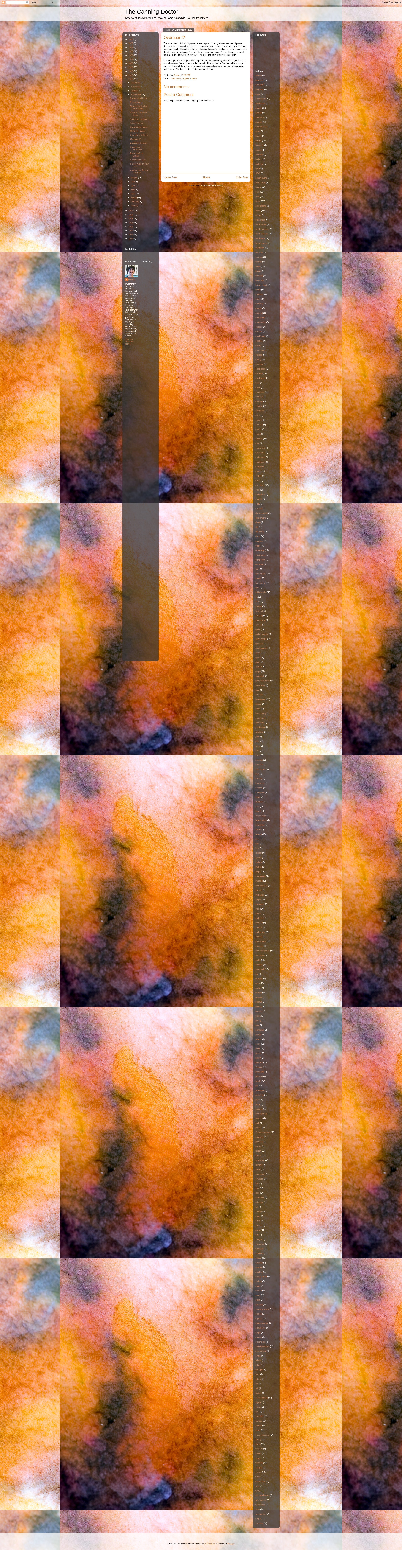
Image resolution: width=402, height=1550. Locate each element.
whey (257, 1491)
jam (257, 736)
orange (258, 992)
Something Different (139, 135)
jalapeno (259, 732)
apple (257, 94)
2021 (130, 59)
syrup (258, 1356)
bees (257, 201)
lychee (258, 857)
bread (258, 266)
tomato (193, 78)
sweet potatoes (262, 1346)
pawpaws (259, 1030)
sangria (258, 1239)
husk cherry (260, 713)
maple (258, 871)
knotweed (259, 783)
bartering (259, 164)
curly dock (260, 494)
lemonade (259, 825)
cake (257, 299)
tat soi (258, 1379)
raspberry (259, 1160)
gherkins (259, 643)
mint (257, 909)
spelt (257, 1300)
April (133, 193)
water (257, 1477)
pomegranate (261, 1114)
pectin (258, 1058)
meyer (258, 899)
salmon (258, 1225)
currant (258, 499)
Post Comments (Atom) (212, 185)
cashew (258, 331)
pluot (257, 1104)
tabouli (258, 1360)
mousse (259, 923)
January (135, 206)
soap (257, 1286)
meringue (259, 895)
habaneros (260, 685)
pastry (258, 1020)
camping (259, 303)
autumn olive (261, 127)
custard (258, 508)
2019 (130, 67)
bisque (258, 215)
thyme (258, 1402)
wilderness (260, 1505)
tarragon (259, 1369)
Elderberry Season (138, 143)
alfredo (258, 75)
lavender (259, 802)
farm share (176, 78)
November (136, 87)
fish (257, 601)
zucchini (259, 1523)
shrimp (258, 1281)
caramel (259, 313)
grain (257, 662)
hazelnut (259, 694)
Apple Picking (136, 123)
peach (258, 1034)
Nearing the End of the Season (138, 107)
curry (257, 504)
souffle (258, 1290)
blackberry (260, 238)
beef (257, 192)
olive (257, 983)
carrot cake (260, 322)
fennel (258, 578)
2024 (130, 47)
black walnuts (261, 234)
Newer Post (170, 177)
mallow (258, 862)
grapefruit (259, 676)
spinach (259, 1304)
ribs (257, 1183)
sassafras (259, 1244)
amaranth (259, 85)
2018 (130, 71)
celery (258, 345)
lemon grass (261, 820)
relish (257, 1169)
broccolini (259, 280)
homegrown (260, 699)
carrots (258, 327)
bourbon (259, 257)
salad (257, 1220)
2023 (130, 51)
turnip (258, 1444)
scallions (259, 1253)
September (136, 94)
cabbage (259, 294)
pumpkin (259, 1137)
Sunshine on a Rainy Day (136, 148)
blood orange (261, 243)
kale (257, 750)
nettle (258, 960)
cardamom (260, 317)
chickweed (260, 378)
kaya (257, 755)
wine (257, 1509)
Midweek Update (137, 131)
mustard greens (262, 951)
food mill (259, 611)
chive (257, 387)
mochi (258, 913)
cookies (259, 438)
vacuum (259, 1449)
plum (257, 1100)
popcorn (259, 1118)
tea (256, 1383)
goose (258, 657)
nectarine (259, 955)
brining (258, 271)
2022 (130, 55)
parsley (258, 1006)
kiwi (257, 774)
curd (257, 490)
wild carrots (260, 1500)
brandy (258, 262)
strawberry (260, 1328)
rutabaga (259, 1202)
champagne (260, 350)
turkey (258, 1439)
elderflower (260, 555)
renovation (260, 1174)
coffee (258, 429)
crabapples (260, 457)
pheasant (259, 1072)
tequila (258, 1393)
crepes (258, 476)
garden (258, 625)
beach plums (261, 178)
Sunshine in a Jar (138, 160)
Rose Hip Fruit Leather (136, 154)
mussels (259, 946)
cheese (258, 355)
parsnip (258, 1011)
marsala (259, 881)
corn (257, 443)
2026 (130, 39)
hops (257, 708)
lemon (258, 811)
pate (257, 1025)
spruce (258, 1314)
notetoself (259, 969)
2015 (130, 210)
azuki (257, 131)
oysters (258, 997)
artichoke (259, 117)
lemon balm (260, 816)
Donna (131, 279)
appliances (260, 103)
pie (256, 1086)
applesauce (260, 99)
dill (256, 527)
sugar (258, 1332)
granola (258, 667)
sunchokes (260, 1342)
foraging (259, 615)
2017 (130, 75)
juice (257, 746)
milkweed (259, 904)
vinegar (258, 1467)
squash (258, 1318)
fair (256, 569)
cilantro (258, 406)
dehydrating (260, 518)
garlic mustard (261, 634)
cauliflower (260, 336)
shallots (259, 1272)
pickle (258, 1081)
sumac (258, 1337)
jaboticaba (260, 727)
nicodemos (210, 1544)
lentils (258, 829)
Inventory (259, 722)
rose (257, 1193)
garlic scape (260, 639)
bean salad (260, 182)
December (136, 82)
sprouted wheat (262, 1309)
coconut (259, 424)
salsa (257, 1230)
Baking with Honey (138, 98)
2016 (130, 79)
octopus (259, 978)
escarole (259, 564)
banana (258, 150)
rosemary (259, 1197)
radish (258, 1151)
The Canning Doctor (151, 11)
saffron (258, 1211)
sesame (259, 1262)
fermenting (260, 583)
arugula (258, 122)
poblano (259, 1109)
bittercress (260, 220)
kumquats (259, 792)
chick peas (260, 369)
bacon (258, 136)
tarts (257, 1374)
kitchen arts (260, 769)
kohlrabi (259, 788)
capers (258, 308)
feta (257, 587)
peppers (185, 78)
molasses (259, 918)
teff (256, 1388)
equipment (260, 559)
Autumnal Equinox (138, 119)
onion (257, 988)
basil (257, 168)
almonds (259, 80)
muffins (258, 927)
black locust (260, 224)
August (134, 178)
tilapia (258, 1407)
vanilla (258, 1453)
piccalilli (259, 1076)
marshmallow (261, 885)
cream (258, 471)
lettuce (258, 834)
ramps (258, 1155)
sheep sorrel (261, 1276)
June (133, 186)
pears (258, 1044)
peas (257, 1048)
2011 (130, 226)
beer (257, 196)
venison (259, 1463)
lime (257, 843)
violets (258, 1472)
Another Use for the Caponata (139, 171)
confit (258, 434)
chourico (259, 396)
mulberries (260, 932)
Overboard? (135, 139)
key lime (259, 764)
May (133, 189)
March (134, 197)
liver (257, 848)
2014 (130, 214)
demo (258, 522)
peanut (258, 1039)
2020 (130, 63)
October (135, 91)
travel (258, 1430)
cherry (258, 359)
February (135, 201)
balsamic (259, 145)
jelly (257, 741)
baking (258, 141)
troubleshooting (262, 1435)
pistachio (259, 1095)
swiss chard (260, 1351)
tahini (257, 1365)
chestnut (259, 364)
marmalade (260, 876)
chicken (259, 373)
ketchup (259, 760)
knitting (258, 778)
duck (257, 536)
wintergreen (260, 1514)
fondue (258, 606)
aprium (258, 113)
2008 (130, 238)
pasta (258, 1016)
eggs (257, 545)
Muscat (258, 937)
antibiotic (259, 89)
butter (258, 290)
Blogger (230, 1544)
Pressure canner (262, 1132)
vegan (258, 1458)
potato (258, 1127)
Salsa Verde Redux (139, 127)
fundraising (260, 620)
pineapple (259, 1090)
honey (258, 704)
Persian (258, 1067)
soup (257, 1295)
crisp (257, 480)
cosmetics (260, 452)
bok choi (259, 252)
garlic (257, 629)
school (258, 1258)
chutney (259, 401)
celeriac (259, 341)
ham (257, 690)
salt (257, 1234)
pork (257, 1123)
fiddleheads (260, 592)
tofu (257, 1411)
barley (258, 159)
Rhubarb (259, 1179)
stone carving (261, 1323)
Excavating (135, 102)
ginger (258, 653)
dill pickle (259, 531)
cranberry (259, 466)
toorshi (258, 1425)
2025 (130, 43)
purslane (259, 1141)
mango (258, 867)
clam (257, 415)
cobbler (258, 420)
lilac (257, 839)
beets (258, 210)
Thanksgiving (261, 1397)
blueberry (259, 248)
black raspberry (262, 229)
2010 (130, 230)
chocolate (259, 392)
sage (257, 1216)
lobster (258, 853)
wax (257, 1486)
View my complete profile (129, 341)
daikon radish (261, 513)
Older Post (242, 177)
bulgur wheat (261, 285)
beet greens (260, 206)
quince (258, 1146)
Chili (257, 382)
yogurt (258, 1518)
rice (257, 1188)
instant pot (260, 718)
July (133, 181)
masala (258, 890)
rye (256, 1207)
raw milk (259, 1165)
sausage (259, 1248)
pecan (258, 1053)
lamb (257, 797)
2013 (130, 218)
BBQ (257, 173)
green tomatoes (262, 680)
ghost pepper (261, 648)
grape (258, 671)
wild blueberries (262, 1495)
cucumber (259, 485)
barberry (259, 154)
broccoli (259, 276)
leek (257, 806)
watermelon (260, 1481)
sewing (258, 1267)
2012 (130, 222)
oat (256, 974)
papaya (258, 1002)
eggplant (259, 541)
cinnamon (259, 410)
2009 (130, 234)
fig (256, 597)
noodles (259, 965)
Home (206, 177)
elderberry (259, 550)
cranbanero (260, 462)
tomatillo (259, 1416)
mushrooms (260, 941)
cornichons (260, 448)
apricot (258, 108)
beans (258, 187)
